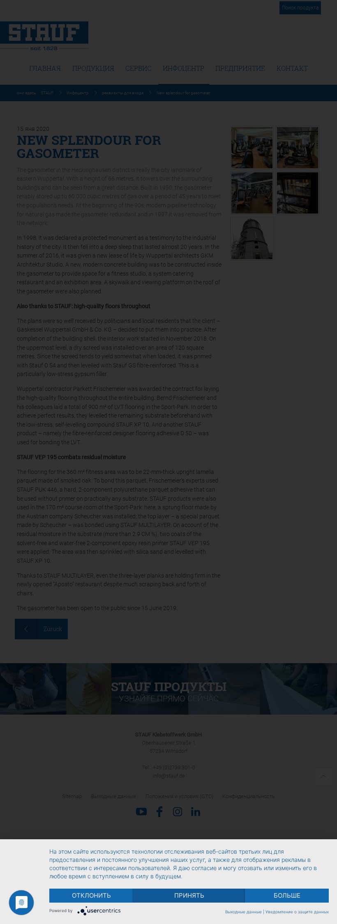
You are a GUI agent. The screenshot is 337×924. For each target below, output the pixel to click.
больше (287, 895)
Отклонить (91, 895)
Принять (189, 895)
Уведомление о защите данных (297, 911)
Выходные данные (243, 911)
